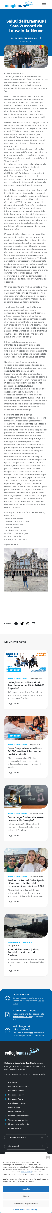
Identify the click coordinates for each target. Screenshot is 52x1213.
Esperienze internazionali (24, 38)
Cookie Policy (19, 1209)
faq (31, 1033)
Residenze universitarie (18, 1086)
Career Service (14, 1128)
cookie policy (26, 1172)
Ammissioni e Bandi (17, 1103)
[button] (48, 1157)
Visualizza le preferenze (26, 1203)
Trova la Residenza (17, 1137)
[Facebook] (16, 623)
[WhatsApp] (27, 623)
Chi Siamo (12, 1082)
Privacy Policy (31, 1209)
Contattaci (13, 1146)
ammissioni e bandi (22, 1016)
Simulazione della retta (18, 1124)
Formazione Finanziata (18, 1116)
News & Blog (14, 1107)
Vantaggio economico (18, 1120)
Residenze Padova (16, 1095)
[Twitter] (22, 623)
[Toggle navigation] (44, 4)
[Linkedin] (33, 623)
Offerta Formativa (16, 1111)
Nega (26, 1196)
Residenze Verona (16, 1090)
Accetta (26, 1189)
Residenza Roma (15, 1099)
